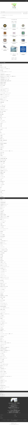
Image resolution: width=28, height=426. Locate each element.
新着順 (16, 19)
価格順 (14, 19)
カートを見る (15, 416)
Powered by (10, 424)
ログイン (1, 416)
